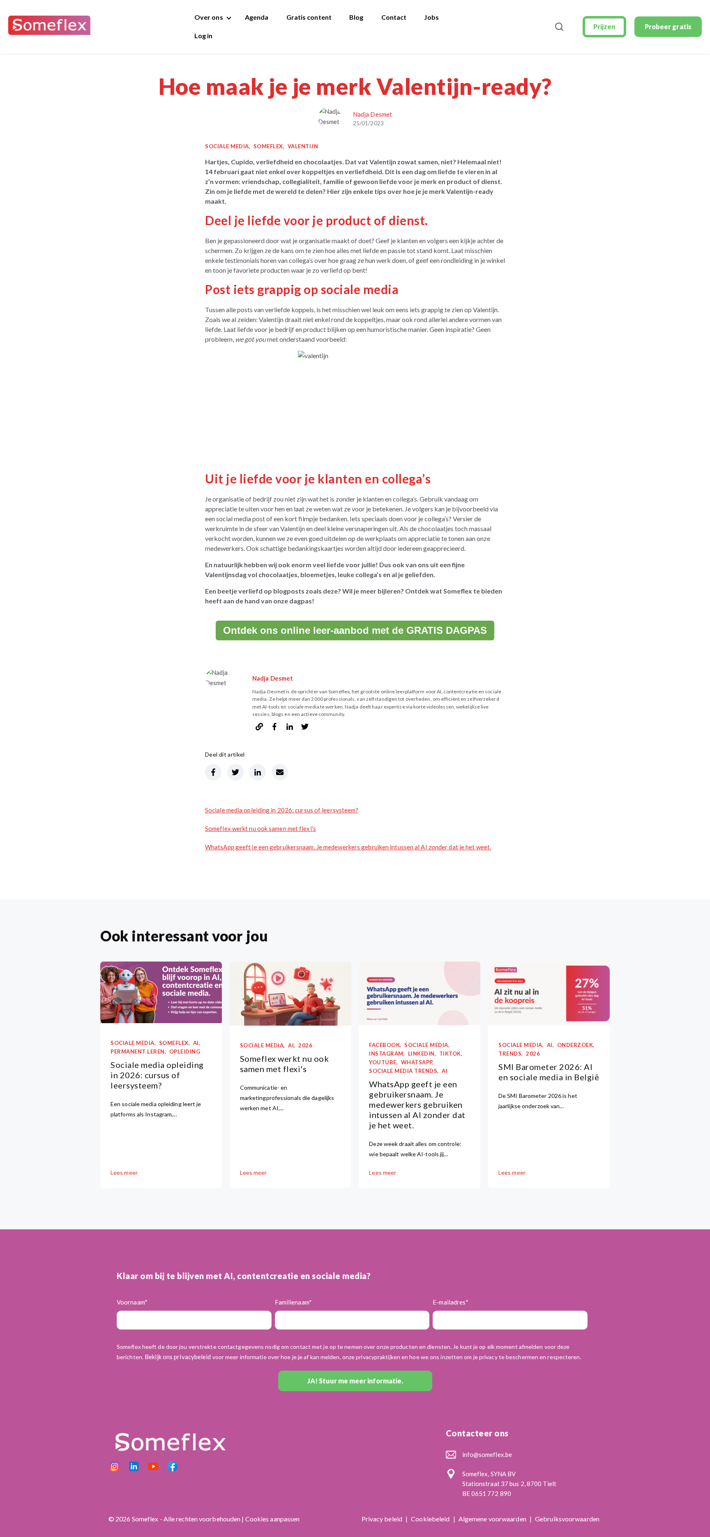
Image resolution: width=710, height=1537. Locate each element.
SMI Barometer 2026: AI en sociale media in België (548, 1072)
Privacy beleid (383, 1519)
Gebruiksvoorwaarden (567, 1519)
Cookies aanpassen (272, 1519)
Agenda (257, 17)
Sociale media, (227, 146)
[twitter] (305, 727)
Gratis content (309, 17)
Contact (394, 17)
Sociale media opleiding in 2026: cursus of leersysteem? (282, 810)
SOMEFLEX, (269, 146)
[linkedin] (289, 727)
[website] (259, 727)
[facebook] (274, 727)
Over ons (208, 17)
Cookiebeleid (431, 1519)
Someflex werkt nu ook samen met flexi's (260, 828)
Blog (356, 17)
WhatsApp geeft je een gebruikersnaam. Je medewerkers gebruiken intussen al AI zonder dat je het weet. (348, 847)
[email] (280, 772)
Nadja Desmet (372, 114)
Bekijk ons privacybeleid (178, 1356)
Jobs (431, 17)
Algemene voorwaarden (493, 1519)
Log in (203, 35)
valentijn (303, 146)
